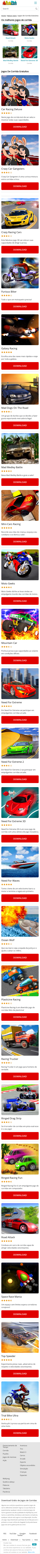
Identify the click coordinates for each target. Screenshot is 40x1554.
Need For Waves (10, 880)
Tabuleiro (6, 1488)
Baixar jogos (12, 16)
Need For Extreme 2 (12, 761)
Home (3, 16)
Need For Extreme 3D (13, 821)
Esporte (23, 1462)
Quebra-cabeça (8, 1482)
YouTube (13, 1533)
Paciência (6, 1492)
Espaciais (23, 1475)
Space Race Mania (11, 1296)
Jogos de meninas (9, 1457)
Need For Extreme (11, 702)
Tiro (21, 1449)
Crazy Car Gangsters (12, 168)
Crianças (23, 1472)
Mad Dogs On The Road (14, 407)
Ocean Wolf (7, 940)
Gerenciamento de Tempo (10, 1446)
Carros (22, 1455)
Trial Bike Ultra (9, 1415)
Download (20, 126)
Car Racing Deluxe (11, 109)
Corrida (5, 1450)
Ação (5, 1460)
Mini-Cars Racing (11, 524)
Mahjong (6, 1478)
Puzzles (5, 1454)
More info (31, 1552)
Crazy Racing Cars (11, 232)
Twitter (20, 1535)
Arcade (22, 1459)
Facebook (33, 1533)
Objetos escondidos (27, 1465)
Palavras (6, 1485)
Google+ (23, 1533)
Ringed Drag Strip (11, 1118)
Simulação (24, 1468)
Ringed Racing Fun (11, 1177)
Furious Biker (9, 291)
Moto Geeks (8, 583)
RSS (4, 1533)
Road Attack (8, 1237)
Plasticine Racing (10, 999)
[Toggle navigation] (35, 3)
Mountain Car (9, 642)
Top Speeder (8, 1356)
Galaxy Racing (9, 348)
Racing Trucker (9, 1059)
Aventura (23, 1445)
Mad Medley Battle (12, 467)
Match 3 (23, 1452)
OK (34, 1544)
